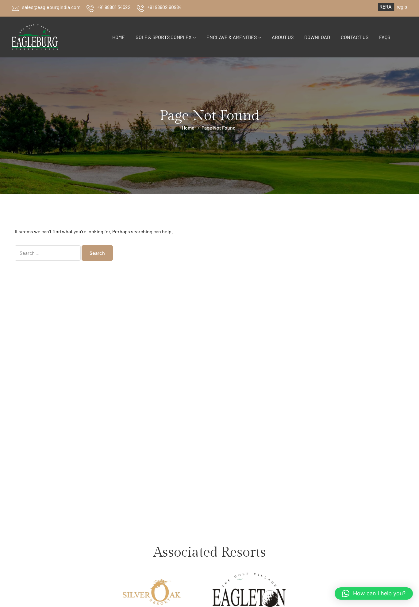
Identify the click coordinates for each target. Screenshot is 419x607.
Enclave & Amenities (231, 37)
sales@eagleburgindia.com (51, 7)
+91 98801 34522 (114, 7)
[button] (374, 593)
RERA (372, 7)
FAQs (384, 37)
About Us (283, 37)
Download (317, 37)
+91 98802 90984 (164, 7)
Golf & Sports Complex (163, 37)
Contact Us (354, 37)
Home (118, 37)
